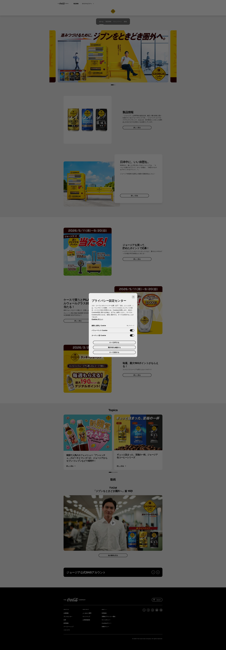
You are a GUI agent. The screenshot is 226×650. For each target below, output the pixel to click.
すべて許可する (114, 342)
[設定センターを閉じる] (133, 297)
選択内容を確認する (114, 347)
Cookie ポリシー (97, 319)
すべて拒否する (114, 352)
